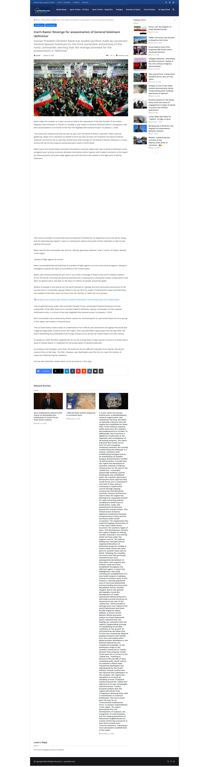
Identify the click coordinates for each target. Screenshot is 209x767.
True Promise (149, 9)
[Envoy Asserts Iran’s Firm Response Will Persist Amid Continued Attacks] (140, 50)
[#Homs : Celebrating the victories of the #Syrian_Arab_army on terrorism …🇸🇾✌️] (140, 140)
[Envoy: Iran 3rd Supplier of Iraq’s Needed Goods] (140, 30)
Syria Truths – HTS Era (79, 9)
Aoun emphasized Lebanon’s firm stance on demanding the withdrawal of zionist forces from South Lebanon (48, 416)
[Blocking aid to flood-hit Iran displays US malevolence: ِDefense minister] (140, 128)
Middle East (55, 20)
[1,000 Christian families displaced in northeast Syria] (80, 401)
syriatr (38, 55)
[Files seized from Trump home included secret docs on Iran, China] (140, 77)
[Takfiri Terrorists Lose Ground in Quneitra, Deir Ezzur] (140, 40)
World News (61, 9)
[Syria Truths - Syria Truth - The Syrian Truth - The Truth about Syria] (42, 10)
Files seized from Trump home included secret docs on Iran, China (162, 76)
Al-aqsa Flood (164, 9)
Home (37, 20)
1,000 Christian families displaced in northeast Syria (80, 414)
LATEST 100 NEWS (63, 2)
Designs (119, 9)
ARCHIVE (85, 2)
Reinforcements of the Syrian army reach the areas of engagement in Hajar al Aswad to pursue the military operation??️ (162, 105)
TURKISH (76, 2)
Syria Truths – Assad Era (102, 9)
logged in (46, 750)
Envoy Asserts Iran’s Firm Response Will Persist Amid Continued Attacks (160, 49)
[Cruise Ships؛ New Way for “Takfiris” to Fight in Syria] (140, 119)
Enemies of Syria (133, 9)
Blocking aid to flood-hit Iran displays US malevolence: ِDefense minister (161, 128)
